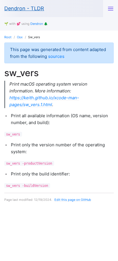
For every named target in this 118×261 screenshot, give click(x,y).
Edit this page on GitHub (72, 200)
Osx (20, 37)
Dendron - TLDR (24, 8)
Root (7, 37)
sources (56, 56)
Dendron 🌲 (39, 24)
